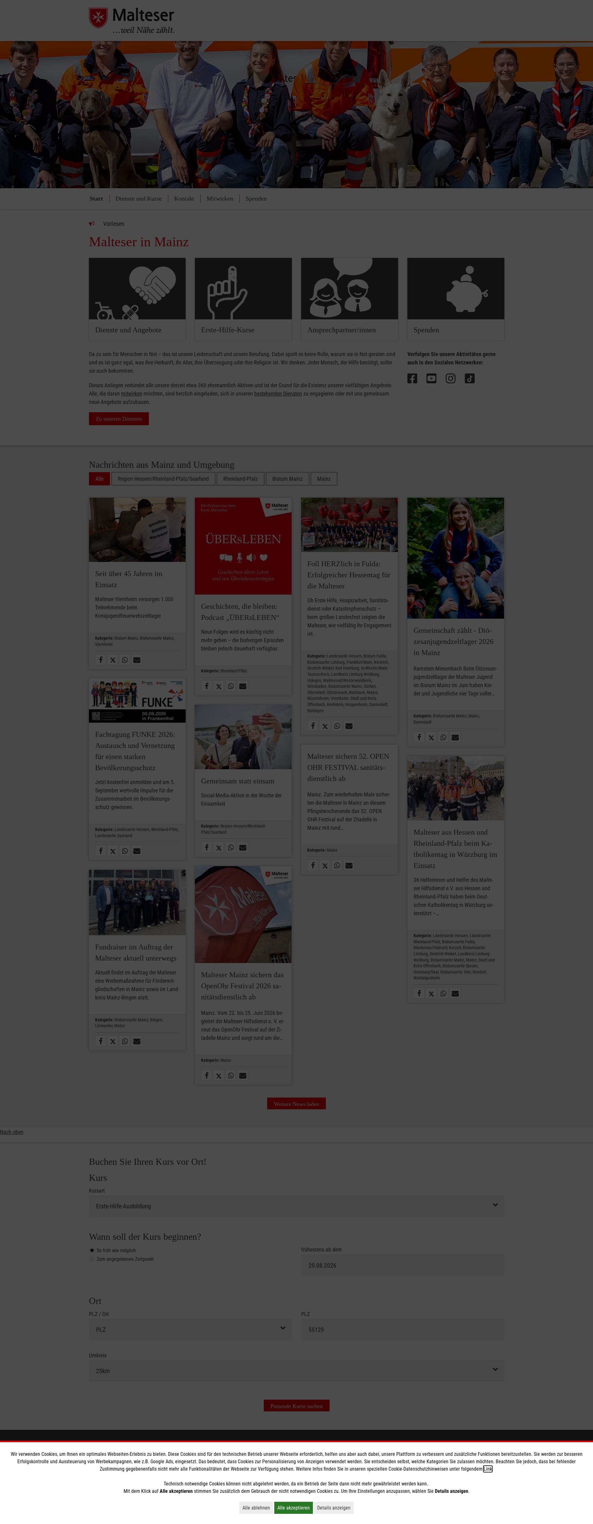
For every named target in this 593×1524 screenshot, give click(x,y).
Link (488, 1469)
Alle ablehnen (257, 1508)
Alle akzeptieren (295, 1508)
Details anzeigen (335, 1508)
